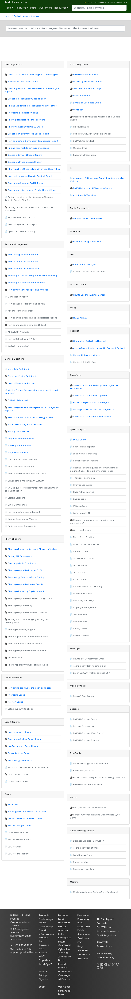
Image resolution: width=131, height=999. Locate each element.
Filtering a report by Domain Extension (27, 650)
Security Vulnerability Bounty (87, 586)
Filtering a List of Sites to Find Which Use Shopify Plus (34, 169)
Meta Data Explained (18, 369)
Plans (33, 7)
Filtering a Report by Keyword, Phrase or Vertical (33, 549)
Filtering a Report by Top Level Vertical (27, 591)
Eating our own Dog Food (21, 709)
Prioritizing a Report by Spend (23, 112)
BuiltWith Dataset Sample (86, 740)
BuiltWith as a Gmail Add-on (87, 784)
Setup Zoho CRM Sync (84, 264)
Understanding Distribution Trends (90, 763)
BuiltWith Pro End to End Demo (23, 81)
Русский (101, 2)
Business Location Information (88, 841)
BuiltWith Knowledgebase (27, 16)
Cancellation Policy (18, 296)
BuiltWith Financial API (19, 346)
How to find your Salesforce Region (91, 402)
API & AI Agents (105, 919)
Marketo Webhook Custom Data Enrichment (95, 892)
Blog (80, 946)
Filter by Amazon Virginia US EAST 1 (25, 126)
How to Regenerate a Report (23, 224)
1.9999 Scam (79, 439)
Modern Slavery (105, 957)
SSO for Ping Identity (18, 853)
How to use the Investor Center (89, 295)
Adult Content (80, 579)
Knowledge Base (83, 921)
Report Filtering (62, 966)
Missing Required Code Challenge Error (93, 409)
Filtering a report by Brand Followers (26, 119)
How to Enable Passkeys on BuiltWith (26, 303)
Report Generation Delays (21, 217)
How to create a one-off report (24, 512)
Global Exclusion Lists (18, 832)
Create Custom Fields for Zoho (89, 271)
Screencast (84, 934)
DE (88, 2)
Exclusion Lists (15, 657)
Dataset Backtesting (83, 726)
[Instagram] (101, 966)
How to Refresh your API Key (22, 339)
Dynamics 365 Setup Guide (87, 102)
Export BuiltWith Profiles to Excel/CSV (91, 673)
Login (42, 986)
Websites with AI (81, 513)
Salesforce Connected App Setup (90, 395)
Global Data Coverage (65, 973)
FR (91, 2)
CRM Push (78, 109)
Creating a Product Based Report (25, 162)
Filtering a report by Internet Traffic (25, 570)
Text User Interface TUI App (87, 88)
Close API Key (80, 318)
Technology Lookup (46, 921)
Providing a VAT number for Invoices (26, 282)
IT (96, 2)
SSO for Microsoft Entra (19, 839)
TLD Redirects (80, 565)
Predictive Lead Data (84, 869)
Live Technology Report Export (23, 746)
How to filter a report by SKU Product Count (30, 176)
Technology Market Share (86, 848)
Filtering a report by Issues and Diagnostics (30, 598)
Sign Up (43, 979)
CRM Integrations (106, 935)
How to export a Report (20, 732)
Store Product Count (83, 558)
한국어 (107, 2)
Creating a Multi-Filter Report (22, 563)
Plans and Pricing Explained (22, 376)
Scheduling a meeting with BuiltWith (26, 480)
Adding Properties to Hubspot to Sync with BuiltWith (99, 348)
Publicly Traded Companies (87, 218)
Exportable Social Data (19, 781)
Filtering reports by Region (21, 629)
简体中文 (119, 2)
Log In (8, 2)
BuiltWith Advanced (18, 400)
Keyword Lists (44, 946)
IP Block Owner (80, 506)
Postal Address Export (19, 753)
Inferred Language (82, 485)
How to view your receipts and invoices (28, 289)
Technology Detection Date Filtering (26, 577)
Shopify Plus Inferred (83, 492)
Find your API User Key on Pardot (89, 807)
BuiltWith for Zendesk (83, 141)
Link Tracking (79, 499)
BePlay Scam (80, 628)
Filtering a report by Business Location (27, 612)
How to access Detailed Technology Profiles (30, 417)
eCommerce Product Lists (46, 937)
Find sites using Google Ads (22, 526)
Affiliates (82, 958)
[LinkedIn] (101, 963)
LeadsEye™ (45, 964)
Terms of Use (104, 946)
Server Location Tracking (86, 460)
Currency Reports (82, 530)
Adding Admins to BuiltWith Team (25, 818)
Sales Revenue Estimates (21, 466)
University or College (84, 600)
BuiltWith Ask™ (44, 954)
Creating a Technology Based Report (27, 98)
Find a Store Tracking (84, 537)
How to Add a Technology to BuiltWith (27, 473)
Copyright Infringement (85, 607)
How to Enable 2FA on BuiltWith (23, 268)
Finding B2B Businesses (20, 556)
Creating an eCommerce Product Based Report (33, 190)
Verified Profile (80, 551)
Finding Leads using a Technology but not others (33, 105)
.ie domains (79, 572)
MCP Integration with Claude (87, 81)
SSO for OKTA (15, 846)
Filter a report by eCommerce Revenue (28, 636)
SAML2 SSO (13, 804)
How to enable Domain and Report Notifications (32, 317)
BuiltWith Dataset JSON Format (88, 733)
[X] (98, 963)
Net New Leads (15, 702)
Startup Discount (16, 497)
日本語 (112, 2)
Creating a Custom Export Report (25, 739)
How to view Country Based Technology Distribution (99, 777)
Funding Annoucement (19, 445)
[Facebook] (105, 963)
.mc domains (80, 614)
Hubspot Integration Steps (86, 355)
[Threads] (113, 963)
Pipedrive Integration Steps (87, 241)
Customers (45, 7)
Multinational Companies (86, 544)
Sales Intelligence (64, 935)
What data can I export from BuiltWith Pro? (29, 767)
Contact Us (84, 954)
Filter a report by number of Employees (28, 664)
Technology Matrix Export (20, 760)
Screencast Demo (64, 992)
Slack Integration (81, 95)
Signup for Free (19, 2)
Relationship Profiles (83, 770)
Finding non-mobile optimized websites (28, 148)
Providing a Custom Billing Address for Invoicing (32, 275)
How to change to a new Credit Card (27, 325)
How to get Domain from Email (88, 658)
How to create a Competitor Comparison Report (33, 141)
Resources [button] (60, 7)
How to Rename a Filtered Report (25, 643)
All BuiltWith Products (18, 332)
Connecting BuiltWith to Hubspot (89, 341)
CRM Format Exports (18, 774)
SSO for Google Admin (19, 825)
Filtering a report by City (20, 605)
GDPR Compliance (17, 504)
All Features (65, 979)
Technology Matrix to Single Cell (89, 666)
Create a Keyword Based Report (25, 155)
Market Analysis (63, 928)
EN (85, 2)
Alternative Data (64, 958)
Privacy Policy (104, 953)
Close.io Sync (80, 148)
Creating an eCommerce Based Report (28, 133)
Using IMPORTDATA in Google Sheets (92, 133)
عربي (125, 2)
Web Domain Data (82, 855)
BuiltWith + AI (104, 927)
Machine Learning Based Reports (25, 424)
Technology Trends (46, 928)
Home (7, 16)
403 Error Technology (84, 478)
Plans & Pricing (43, 973)
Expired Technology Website (22, 519)
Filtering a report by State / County (25, 584)
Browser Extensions (108, 931)
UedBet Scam (80, 621)
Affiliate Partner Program (20, 310)
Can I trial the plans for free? (22, 459)
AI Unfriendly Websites (84, 195)
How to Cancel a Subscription (23, 261)
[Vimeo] (117, 963)
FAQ (79, 942)
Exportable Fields (83, 928)
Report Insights (81, 862)
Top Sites (44, 960)
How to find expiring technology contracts (29, 688)
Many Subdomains (82, 593)
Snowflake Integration (84, 155)
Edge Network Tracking (85, 453)
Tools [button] (8, 7)
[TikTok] (109, 963)
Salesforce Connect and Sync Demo (92, 416)
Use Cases (64, 986)
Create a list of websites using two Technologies (33, 74)
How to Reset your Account (22, 383)
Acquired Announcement (21, 438)
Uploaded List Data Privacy (21, 231)
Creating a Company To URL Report (26, 183)
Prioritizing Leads (16, 695)
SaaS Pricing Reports (84, 446)
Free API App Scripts (83, 696)
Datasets (102, 923)
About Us (82, 950)
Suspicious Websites (18, 452)
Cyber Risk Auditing (64, 951)
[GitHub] (98, 966)
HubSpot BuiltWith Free (84, 362)
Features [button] (21, 7)
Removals (102, 942)
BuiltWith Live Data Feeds (85, 74)
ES (93, 2)
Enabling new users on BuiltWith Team (27, 811)
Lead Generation (64, 921)
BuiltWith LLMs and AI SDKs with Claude (92, 188)
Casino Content (81, 635)
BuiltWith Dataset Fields (85, 719)
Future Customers (64, 943)
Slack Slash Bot (81, 126)
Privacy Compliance (18, 431)
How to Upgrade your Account (23, 254)
